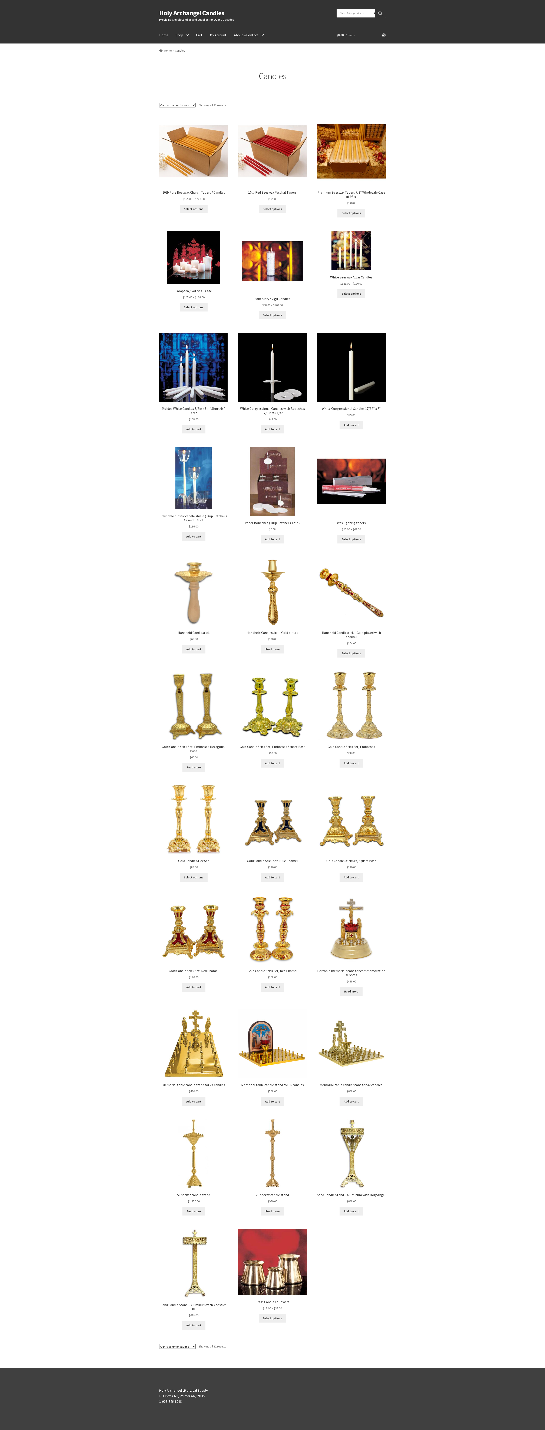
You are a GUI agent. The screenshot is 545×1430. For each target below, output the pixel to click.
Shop (179, 35)
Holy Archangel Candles (191, 13)
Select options (193, 209)
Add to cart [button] (193, 429)
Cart (199, 35)
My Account (218, 35)
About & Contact (246, 35)
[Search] (380, 13)
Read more (272, 649)
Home (163, 35)
